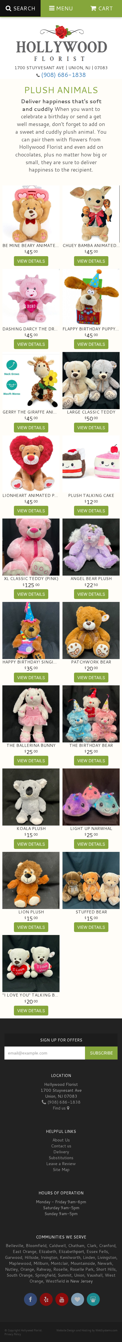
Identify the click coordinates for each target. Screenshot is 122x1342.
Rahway (43, 1269)
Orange (27, 1269)
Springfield (45, 1275)
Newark (104, 1263)
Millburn (40, 1263)
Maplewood (20, 1263)
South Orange (20, 1275)
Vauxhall (94, 1275)
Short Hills (106, 1269)
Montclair (59, 1263)
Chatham (76, 1246)
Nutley (11, 1269)
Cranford (107, 1246)
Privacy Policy (12, 1334)
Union (79, 1275)
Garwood (13, 1257)
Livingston (106, 1257)
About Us (61, 1140)
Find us (60, 1108)
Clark (92, 1246)
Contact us (61, 1146)
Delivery (61, 1152)
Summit (65, 1275)
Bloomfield (36, 1246)
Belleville (14, 1246)
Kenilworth (70, 1257)
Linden (89, 1257)
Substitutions (61, 1158)
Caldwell (57, 1246)
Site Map (61, 1170)
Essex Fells (97, 1251)
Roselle (60, 1269)
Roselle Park (82, 1269)
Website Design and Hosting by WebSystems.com (87, 1330)
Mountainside (82, 1263)
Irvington (49, 1257)
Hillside (31, 1257)
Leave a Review (61, 1164)
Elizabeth (47, 1251)
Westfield (55, 1281)
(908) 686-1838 (63, 75)
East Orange (24, 1251)
